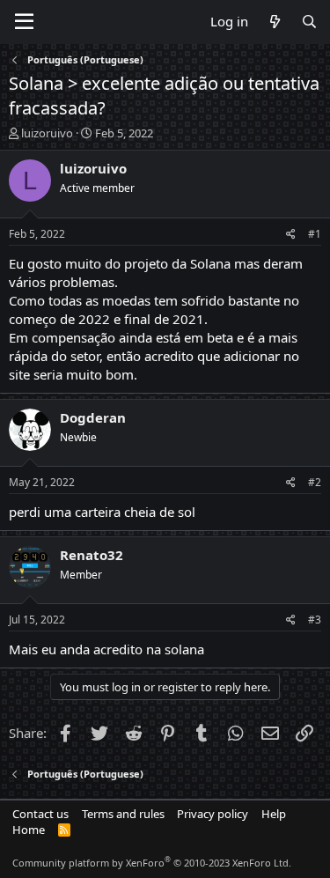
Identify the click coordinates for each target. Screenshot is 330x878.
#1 (314, 233)
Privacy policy (212, 814)
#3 (314, 619)
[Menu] (24, 22)
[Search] (309, 21)
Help (273, 814)
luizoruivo (47, 133)
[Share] (291, 235)
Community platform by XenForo (151, 862)
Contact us (40, 814)
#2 (314, 482)
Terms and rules (123, 814)
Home (28, 829)
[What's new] (274, 21)
